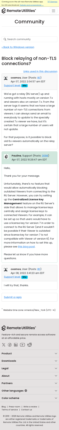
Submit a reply (13, 297)
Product (7, 353)
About (5, 376)
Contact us (26, 409)
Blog (4, 406)
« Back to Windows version (18, 47)
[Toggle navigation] (53, 10)
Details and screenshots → (32, 5)
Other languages (12, 390)
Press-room (14, 406)
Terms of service (10, 409)
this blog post (26, 246)
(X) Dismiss (52, 1)
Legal (5, 368)
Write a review (30, 406)
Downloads (9, 361)
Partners (7, 383)
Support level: (12, 85)
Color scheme (10, 398)
